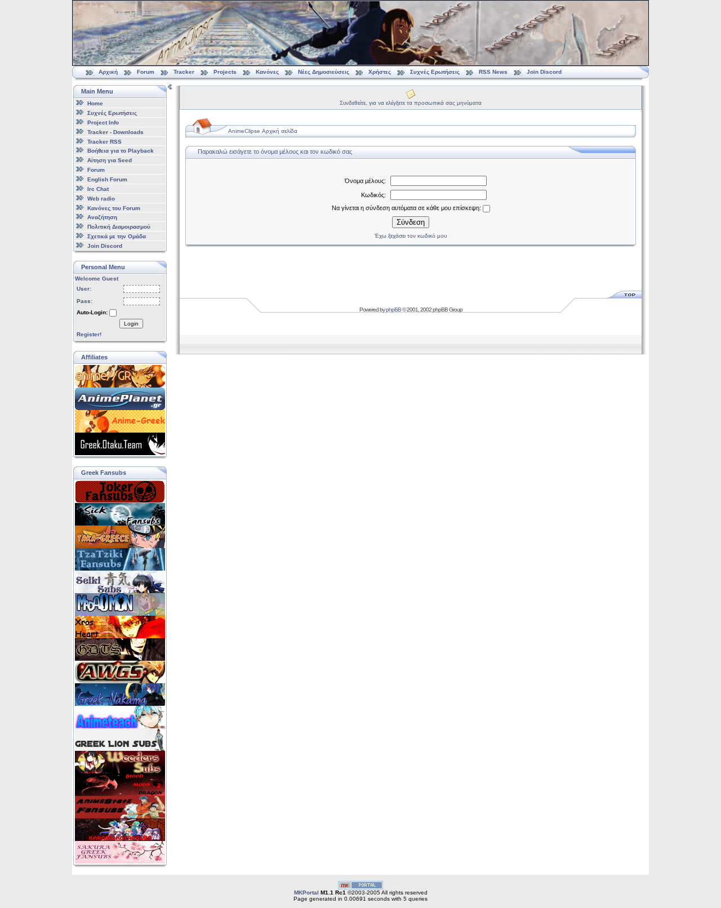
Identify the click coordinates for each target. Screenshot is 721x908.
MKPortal (306, 892)
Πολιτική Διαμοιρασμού (118, 227)
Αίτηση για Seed (109, 160)
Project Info (103, 122)
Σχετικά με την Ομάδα (116, 236)
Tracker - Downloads (115, 132)
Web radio (101, 198)
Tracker (183, 72)
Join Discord (544, 72)
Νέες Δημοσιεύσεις (323, 72)
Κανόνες (267, 72)
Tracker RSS (104, 141)
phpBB (393, 309)
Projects (225, 72)
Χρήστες (379, 72)
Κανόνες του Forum (113, 207)
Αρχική (108, 72)
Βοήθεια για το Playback (120, 151)
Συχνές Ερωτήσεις (435, 72)
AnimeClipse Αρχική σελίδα (262, 131)
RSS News (493, 72)
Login (131, 324)
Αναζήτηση (102, 217)
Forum (145, 72)
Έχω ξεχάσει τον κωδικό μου (411, 236)
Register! (89, 334)
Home (95, 103)
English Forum (107, 179)
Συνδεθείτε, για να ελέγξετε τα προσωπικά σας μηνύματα (411, 103)
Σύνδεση (411, 222)
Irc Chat (98, 189)
